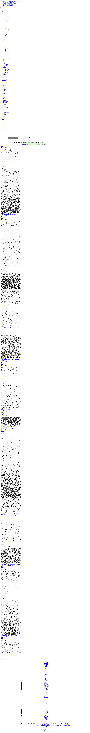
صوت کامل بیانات (8, 49)
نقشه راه (4, 90)
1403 (2, 146)
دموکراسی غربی (4, 542)
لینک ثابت (2, 164)
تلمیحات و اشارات (8, 70)
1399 (2, 364)
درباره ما (4, 80)
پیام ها (2, 134)
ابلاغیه (3, 93)
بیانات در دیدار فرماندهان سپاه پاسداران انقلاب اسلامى (10, 541)
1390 (2, 597)
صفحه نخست (4, 76)
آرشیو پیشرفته (5, 39)
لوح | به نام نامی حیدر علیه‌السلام (8, 2)
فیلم (3, 53)
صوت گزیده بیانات (8, 50)
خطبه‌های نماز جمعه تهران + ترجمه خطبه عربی (9, 635)
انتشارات (6, 72)
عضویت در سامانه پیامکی (46, 675)
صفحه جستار (7, 64)
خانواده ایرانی (7, 26)
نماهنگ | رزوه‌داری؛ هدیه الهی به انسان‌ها (9, 3)
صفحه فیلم (6, 54)
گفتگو (6, 34)
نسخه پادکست (7, 52)
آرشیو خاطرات (5, 107)
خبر (46, 672)
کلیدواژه (3, 66)
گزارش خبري (7, 58)
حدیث (6, 24)
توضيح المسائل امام (46, 689)
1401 (2, 270)
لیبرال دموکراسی (4, 162)
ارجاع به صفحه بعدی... (4, 659)
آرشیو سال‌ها (30, 137)
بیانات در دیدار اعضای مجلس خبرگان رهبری (8, 214)
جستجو (3, 40)
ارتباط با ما (4, 74)
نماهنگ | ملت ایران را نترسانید (7, 5)
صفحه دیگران (7, 32)
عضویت (3, 73)
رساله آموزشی (7, 29)
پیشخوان (3, 92)
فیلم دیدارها (7, 55)
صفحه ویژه (4, 67)
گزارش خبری (46, 719)
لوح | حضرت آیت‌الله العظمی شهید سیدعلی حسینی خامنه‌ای (12, 1)
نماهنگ (6, 57)
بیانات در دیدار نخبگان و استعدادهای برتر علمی (9, 428)
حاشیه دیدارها (46, 673)
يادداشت (6, 33)
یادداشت (46, 692)
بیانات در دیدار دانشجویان (5, 593)
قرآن (5, 23)
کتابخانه (6, 71)
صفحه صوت (7, 48)
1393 (2, 568)
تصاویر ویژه (46, 705)
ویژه (5, 44)
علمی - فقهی (46, 682)
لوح (5, 46)
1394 (2, 461)
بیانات (2, 133)
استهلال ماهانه (46, 686)
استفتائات (4, 27)
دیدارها (6, 43)
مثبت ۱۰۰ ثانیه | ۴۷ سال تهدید (7, 4)
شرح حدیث (4, 61)
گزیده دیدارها (7, 56)
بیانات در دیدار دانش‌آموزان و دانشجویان (8, 457)
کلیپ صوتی (7, 51)
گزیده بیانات (4, 88)
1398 (2, 414)
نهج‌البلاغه (6, 25)
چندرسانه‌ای (46, 707)
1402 (2, 165)
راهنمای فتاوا (7, 30)
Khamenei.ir (43, 725)
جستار (3, 63)
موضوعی (6, 22)
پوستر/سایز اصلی (46, 706)
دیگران (3, 31)
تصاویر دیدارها (46, 704)
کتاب (3, 68)
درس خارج (4, 60)
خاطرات (6, 35)
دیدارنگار (46, 674)
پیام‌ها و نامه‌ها (4, 89)
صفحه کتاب (7, 69)
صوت (3, 47)
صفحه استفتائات (7, 28)
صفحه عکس (7, 42)
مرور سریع (4, 91)
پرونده (6, 37)
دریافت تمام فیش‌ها (4, 137)
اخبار (3, 11)
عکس (3, 41)
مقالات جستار (7, 38)
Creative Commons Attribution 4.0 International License (60, 725)
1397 (2, 432)
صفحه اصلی (4, 10)
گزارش (6, 36)
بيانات (3, 87)
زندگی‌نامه (4, 85)
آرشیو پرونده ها (46, 696)
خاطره (46, 694)
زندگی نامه (4, 59)
